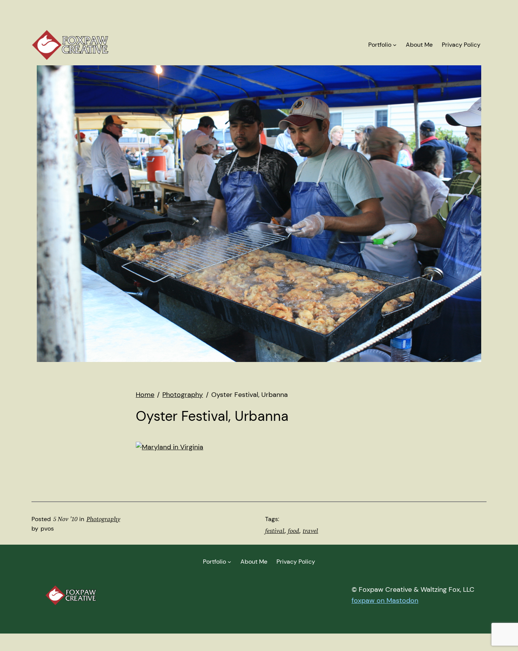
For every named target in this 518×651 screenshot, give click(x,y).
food (293, 530)
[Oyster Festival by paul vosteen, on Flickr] (169, 447)
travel (310, 530)
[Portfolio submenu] (395, 45)
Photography (103, 519)
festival (274, 530)
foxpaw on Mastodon (385, 600)
